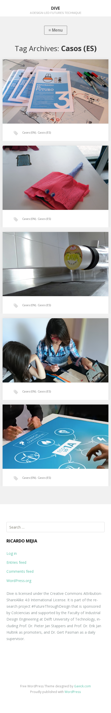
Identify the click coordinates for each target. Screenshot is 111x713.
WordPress (73, 692)
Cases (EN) (29, 132)
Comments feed (20, 571)
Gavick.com (82, 686)
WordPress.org (18, 580)
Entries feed (16, 562)
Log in (11, 553)
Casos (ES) (44, 132)
